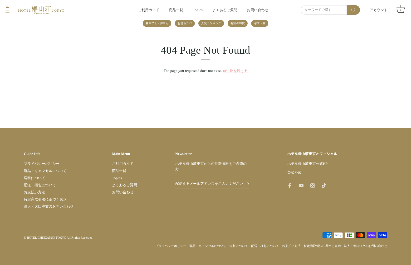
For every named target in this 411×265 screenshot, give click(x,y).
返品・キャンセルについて (45, 171)
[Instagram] (312, 185)
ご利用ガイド (148, 10)
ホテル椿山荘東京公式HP (307, 164)
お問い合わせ (257, 10)
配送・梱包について (40, 185)
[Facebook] (289, 185)
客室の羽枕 (237, 23)
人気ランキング (211, 23)
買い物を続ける (235, 71)
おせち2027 (185, 23)
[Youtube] (301, 185)
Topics (198, 10)
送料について (34, 178)
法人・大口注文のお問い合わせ (49, 206)
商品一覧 (176, 10)
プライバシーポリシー (41, 164)
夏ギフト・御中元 (157, 23)
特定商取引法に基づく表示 (45, 199)
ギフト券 (259, 23)
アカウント (378, 10)
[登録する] (246, 183)
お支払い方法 (34, 192)
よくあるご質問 (224, 10)
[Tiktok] (324, 185)
